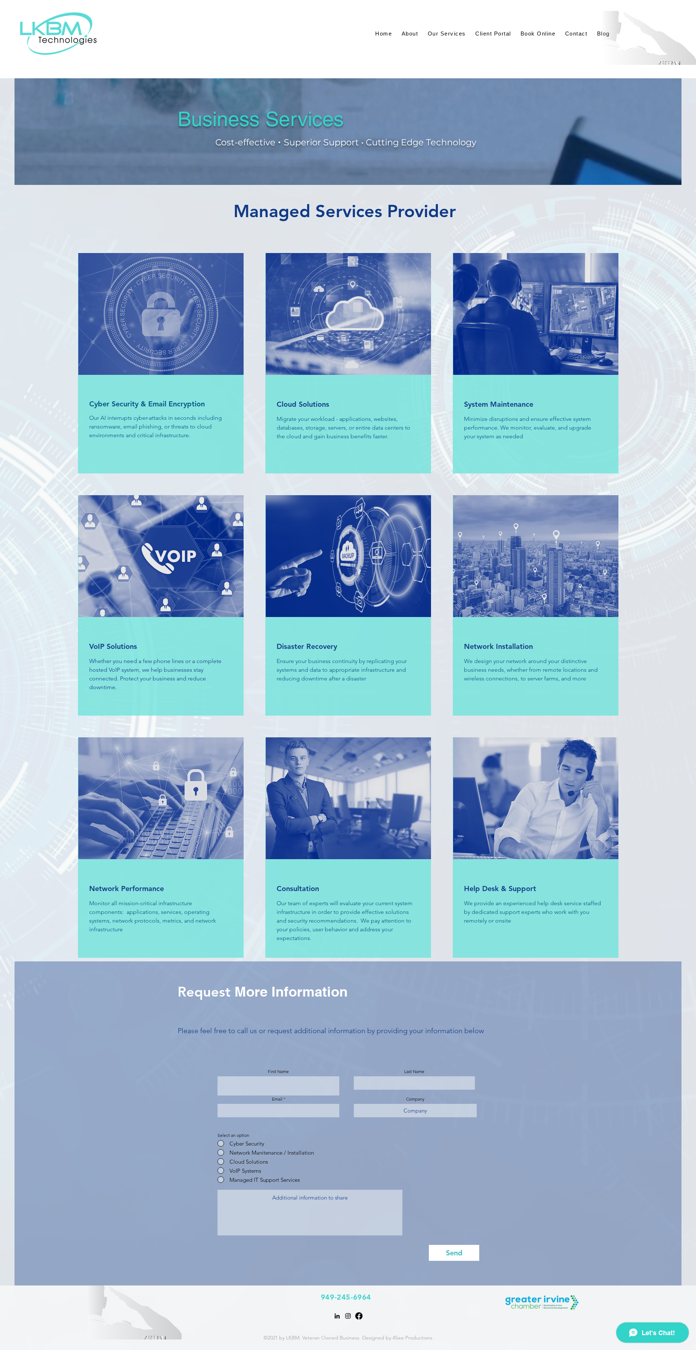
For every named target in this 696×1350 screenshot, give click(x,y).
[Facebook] (358, 1316)
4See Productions (412, 1337)
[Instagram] (348, 1316)
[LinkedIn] (337, 1316)
